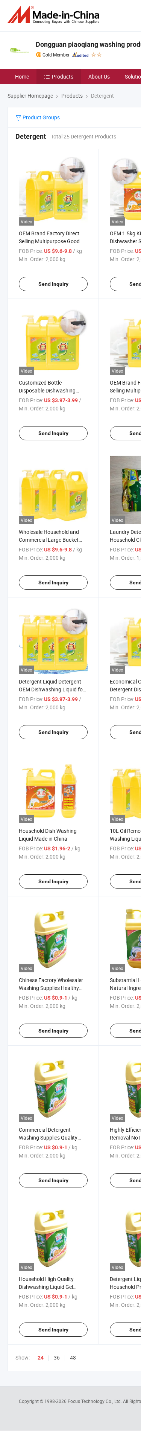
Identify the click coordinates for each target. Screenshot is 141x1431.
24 (41, 1358)
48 (73, 1357)
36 (57, 1357)
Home (22, 76)
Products (62, 76)
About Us (99, 76)
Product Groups (40, 117)
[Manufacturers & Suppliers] (55, 15)
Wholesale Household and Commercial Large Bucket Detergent (49, 539)
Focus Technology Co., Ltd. (95, 1401)
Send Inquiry (53, 284)
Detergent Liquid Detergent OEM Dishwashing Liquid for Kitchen (52, 689)
